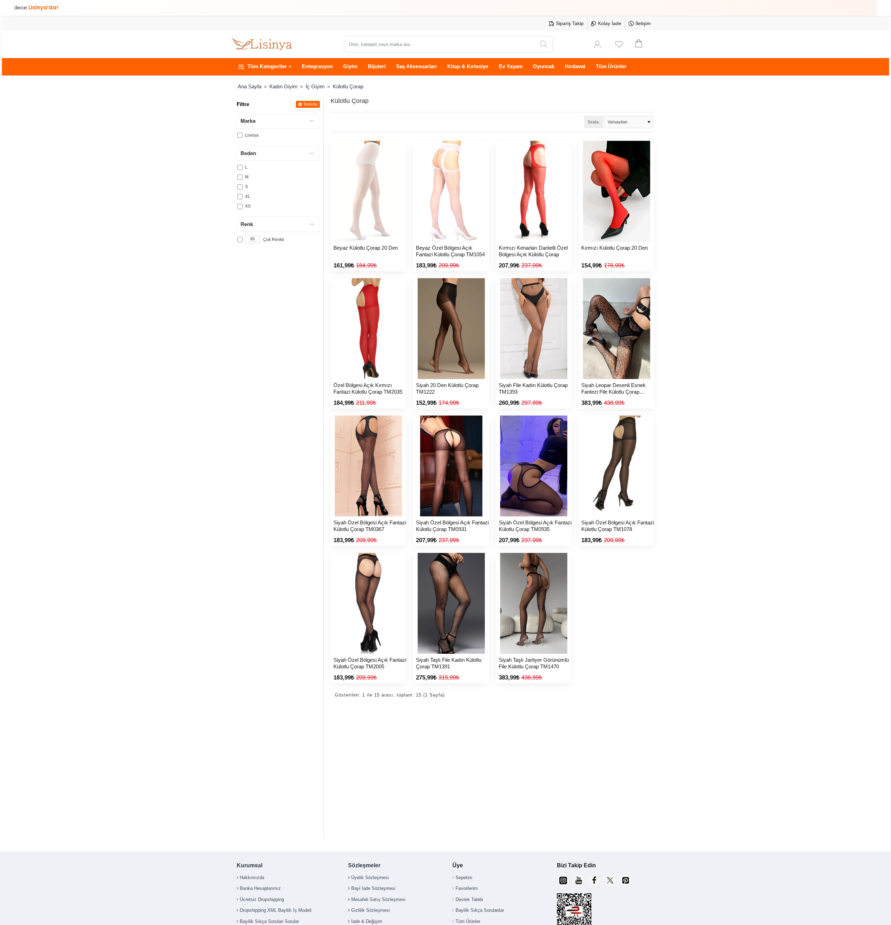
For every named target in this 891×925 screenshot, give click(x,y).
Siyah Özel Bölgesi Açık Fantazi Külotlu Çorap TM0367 (369, 526)
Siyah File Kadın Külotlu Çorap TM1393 (533, 388)
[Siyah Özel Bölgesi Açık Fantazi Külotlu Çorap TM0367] (368, 466)
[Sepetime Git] (643, 44)
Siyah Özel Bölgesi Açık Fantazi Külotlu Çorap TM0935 (535, 526)
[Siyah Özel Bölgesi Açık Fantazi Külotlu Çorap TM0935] (533, 466)
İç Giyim (315, 86)
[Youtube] (579, 880)
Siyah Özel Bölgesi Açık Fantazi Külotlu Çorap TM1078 (617, 526)
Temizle (310, 104)
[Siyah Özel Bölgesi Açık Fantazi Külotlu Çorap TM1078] (616, 466)
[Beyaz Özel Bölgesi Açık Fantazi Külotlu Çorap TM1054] (451, 191)
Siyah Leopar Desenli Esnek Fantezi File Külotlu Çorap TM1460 (613, 389)
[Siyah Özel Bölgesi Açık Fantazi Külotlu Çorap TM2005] (368, 603)
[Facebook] (594, 880)
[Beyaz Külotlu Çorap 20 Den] (368, 191)
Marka (248, 120)
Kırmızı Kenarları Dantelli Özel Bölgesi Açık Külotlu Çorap (533, 251)
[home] (249, 86)
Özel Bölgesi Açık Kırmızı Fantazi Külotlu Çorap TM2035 (367, 388)
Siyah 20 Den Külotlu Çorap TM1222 (447, 388)
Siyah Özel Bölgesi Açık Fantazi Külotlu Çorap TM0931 (452, 526)
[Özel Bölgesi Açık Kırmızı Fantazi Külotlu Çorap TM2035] (368, 328)
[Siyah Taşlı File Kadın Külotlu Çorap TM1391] (451, 603)
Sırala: (594, 122)
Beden (248, 153)
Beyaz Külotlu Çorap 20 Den (365, 248)
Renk (247, 224)
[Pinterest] (626, 880)
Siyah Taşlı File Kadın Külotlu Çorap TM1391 (448, 663)
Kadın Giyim (283, 86)
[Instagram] (563, 880)
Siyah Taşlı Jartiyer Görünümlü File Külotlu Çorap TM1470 (534, 663)
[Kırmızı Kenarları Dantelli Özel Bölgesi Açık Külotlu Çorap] (533, 191)
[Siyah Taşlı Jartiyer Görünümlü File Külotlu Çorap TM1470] (533, 603)
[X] (610, 880)
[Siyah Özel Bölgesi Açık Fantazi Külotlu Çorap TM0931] (451, 466)
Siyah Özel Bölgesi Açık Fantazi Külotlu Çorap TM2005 (369, 663)
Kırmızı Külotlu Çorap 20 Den (614, 248)
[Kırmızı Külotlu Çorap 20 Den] (616, 191)
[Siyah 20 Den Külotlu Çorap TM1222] (451, 328)
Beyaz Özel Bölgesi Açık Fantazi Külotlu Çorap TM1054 (450, 251)
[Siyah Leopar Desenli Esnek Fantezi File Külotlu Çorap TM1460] (616, 328)
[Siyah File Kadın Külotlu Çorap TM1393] (533, 328)
